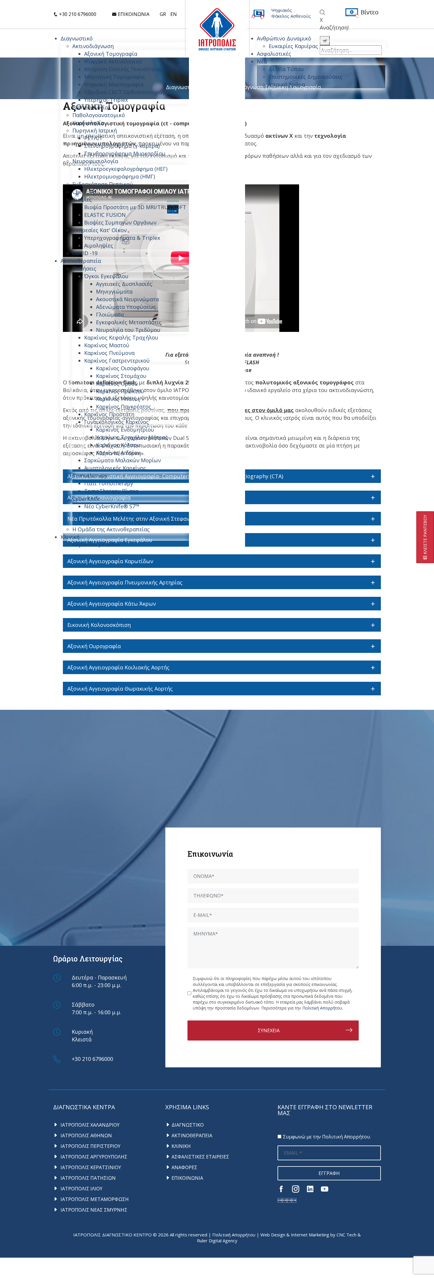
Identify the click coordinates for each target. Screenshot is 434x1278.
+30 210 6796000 (77, 14)
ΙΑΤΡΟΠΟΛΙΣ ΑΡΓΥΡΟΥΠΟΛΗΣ (93, 1157)
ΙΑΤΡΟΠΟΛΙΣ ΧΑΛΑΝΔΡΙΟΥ (89, 1125)
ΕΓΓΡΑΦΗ (329, 1173)
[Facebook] (281, 1188)
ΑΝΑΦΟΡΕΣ (184, 1167)
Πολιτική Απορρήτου (322, 1008)
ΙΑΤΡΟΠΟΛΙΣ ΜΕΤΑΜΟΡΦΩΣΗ (94, 1199)
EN (173, 14)
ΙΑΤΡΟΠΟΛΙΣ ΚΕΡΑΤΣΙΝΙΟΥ (90, 1167)
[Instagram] (295, 1188)
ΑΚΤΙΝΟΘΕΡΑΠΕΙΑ (192, 1135)
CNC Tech (346, 1235)
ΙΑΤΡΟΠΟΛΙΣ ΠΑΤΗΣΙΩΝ (87, 1178)
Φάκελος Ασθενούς (291, 16)
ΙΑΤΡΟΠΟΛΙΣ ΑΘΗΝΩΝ (85, 1135)
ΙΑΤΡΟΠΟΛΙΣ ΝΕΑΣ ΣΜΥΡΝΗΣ (93, 1210)
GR (163, 14)
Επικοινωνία (133, 14)
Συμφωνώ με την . (327, 1137)
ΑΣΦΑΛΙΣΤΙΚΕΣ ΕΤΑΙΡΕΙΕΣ (200, 1157)
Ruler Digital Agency (217, 1240)
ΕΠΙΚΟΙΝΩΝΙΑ (187, 1178)
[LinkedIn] (310, 1188)
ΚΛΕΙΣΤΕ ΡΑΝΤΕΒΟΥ (425, 535)
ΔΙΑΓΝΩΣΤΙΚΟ (188, 1125)
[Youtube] (324, 1188)
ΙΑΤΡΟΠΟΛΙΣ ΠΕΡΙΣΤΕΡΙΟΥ (89, 1146)
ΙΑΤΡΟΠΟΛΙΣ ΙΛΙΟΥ (80, 1189)
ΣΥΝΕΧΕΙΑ (269, 1030)
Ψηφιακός (281, 10)
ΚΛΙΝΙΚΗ (181, 1146)
